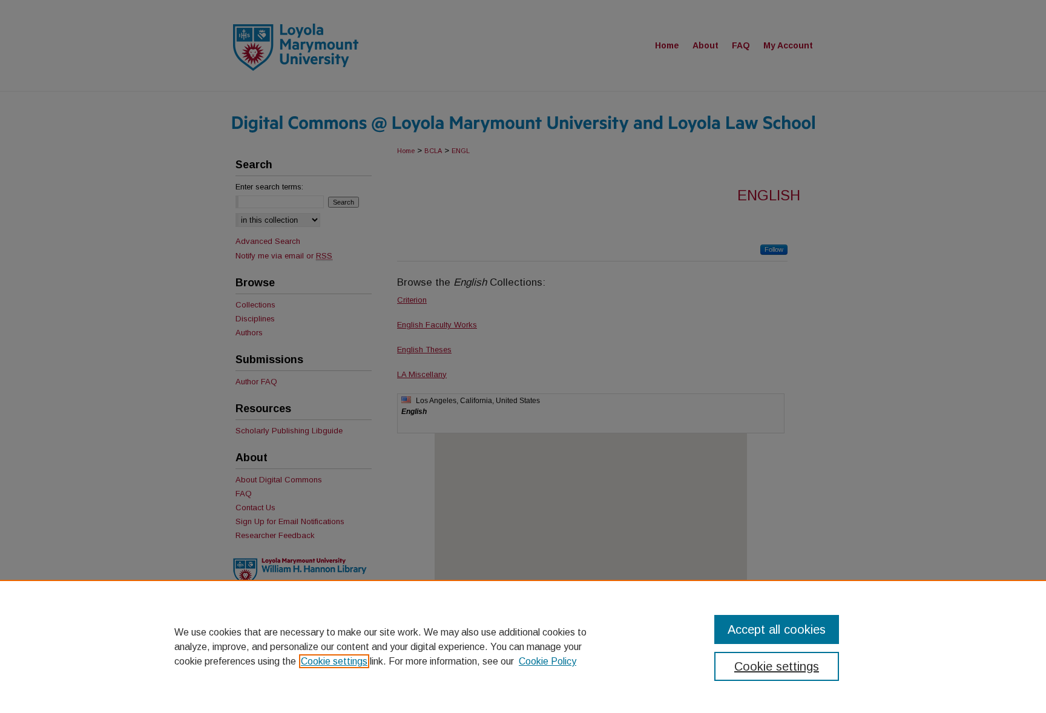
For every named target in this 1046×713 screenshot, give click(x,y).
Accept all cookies (777, 629)
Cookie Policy (547, 661)
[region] (523, 646)
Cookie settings (334, 661)
